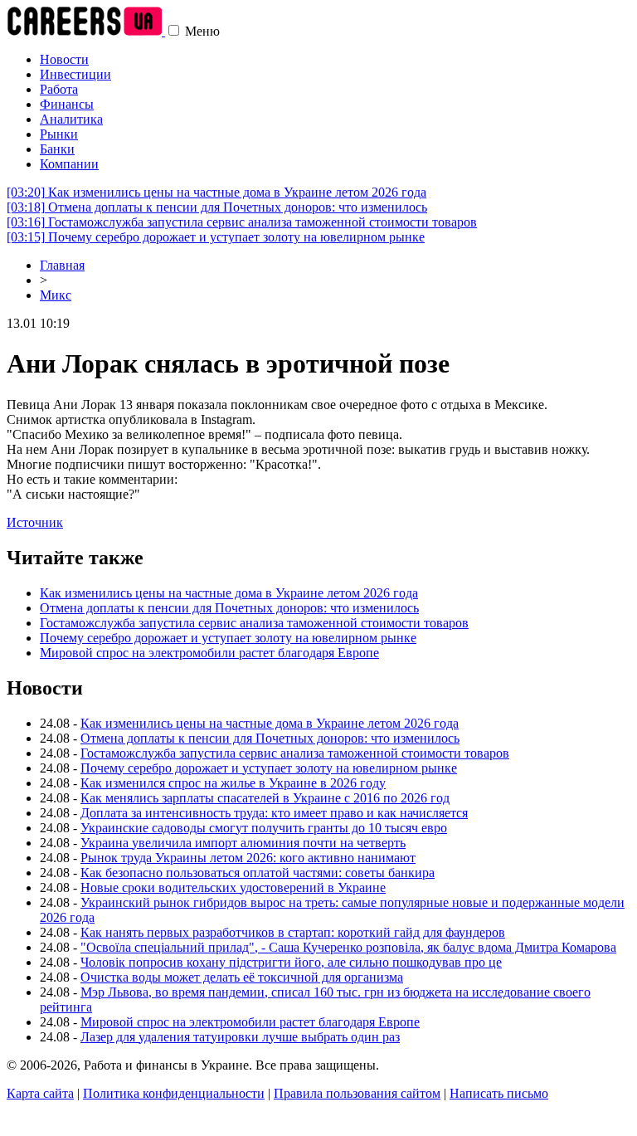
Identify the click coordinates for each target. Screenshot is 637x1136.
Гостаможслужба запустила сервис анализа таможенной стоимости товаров (242, 222)
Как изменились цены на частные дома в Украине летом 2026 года (216, 192)
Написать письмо (499, 1093)
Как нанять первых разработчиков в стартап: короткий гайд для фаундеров (292, 932)
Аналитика (71, 119)
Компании (69, 164)
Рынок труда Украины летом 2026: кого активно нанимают (248, 858)
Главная (62, 265)
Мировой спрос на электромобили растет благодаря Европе (209, 653)
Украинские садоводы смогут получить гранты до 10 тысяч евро (263, 828)
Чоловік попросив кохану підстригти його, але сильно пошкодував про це (291, 962)
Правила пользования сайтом (357, 1093)
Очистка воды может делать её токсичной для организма (241, 977)
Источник (35, 522)
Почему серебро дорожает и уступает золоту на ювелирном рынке (216, 237)
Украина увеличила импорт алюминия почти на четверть (243, 843)
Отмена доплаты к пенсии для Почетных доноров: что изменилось (217, 207)
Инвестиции (75, 74)
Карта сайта (40, 1093)
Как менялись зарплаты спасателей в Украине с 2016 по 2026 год (265, 798)
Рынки (59, 134)
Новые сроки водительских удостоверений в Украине (233, 887)
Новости (64, 59)
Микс (55, 295)
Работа (59, 89)
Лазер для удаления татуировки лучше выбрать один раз (240, 1037)
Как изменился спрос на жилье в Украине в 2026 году (233, 783)
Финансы (67, 104)
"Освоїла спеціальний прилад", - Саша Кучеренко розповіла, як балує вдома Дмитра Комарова (348, 947)
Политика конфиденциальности (174, 1093)
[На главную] (86, 31)
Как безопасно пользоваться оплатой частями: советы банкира (257, 872)
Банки (57, 149)
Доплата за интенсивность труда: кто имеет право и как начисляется (274, 813)
